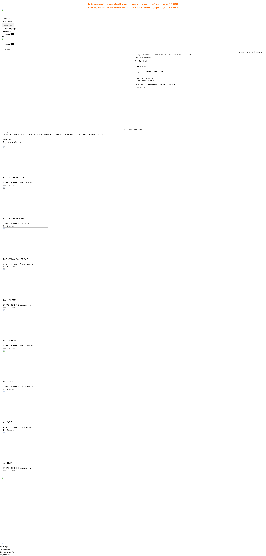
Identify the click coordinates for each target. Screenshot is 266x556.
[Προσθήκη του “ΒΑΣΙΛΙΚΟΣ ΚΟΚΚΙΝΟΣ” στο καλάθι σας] (5, 219)
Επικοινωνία (183, 489)
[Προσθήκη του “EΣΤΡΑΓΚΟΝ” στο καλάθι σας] (5, 301)
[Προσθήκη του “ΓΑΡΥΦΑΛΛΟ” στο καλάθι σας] (5, 341)
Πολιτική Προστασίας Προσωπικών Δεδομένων (196, 486)
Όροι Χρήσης (184, 482)
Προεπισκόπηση (11, 178)
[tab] (128, 129)
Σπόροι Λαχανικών (25, 305)
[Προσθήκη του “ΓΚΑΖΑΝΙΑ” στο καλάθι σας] (5, 382)
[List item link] (33, 513)
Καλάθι (137, 493)
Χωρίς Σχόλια (80, 485)
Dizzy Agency (36, 541)
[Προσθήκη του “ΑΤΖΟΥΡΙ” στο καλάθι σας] (5, 464)
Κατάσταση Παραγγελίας (144, 489)
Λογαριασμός (139, 482)
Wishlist (137, 486)
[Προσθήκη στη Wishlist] (17, 178)
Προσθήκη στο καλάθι (154, 72)
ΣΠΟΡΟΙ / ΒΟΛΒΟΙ (159, 55)
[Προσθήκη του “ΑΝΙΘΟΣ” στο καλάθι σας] (5, 423)
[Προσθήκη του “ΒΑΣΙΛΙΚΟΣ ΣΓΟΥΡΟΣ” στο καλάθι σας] (5, 178)
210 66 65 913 (172, 4)
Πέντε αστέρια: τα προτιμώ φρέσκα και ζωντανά (85, 482)
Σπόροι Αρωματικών (25, 183)
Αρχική (137, 55)
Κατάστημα (146, 55)
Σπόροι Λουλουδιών (175, 55)
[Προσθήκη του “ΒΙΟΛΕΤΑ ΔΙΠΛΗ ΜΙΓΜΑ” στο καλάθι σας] (5, 260)
